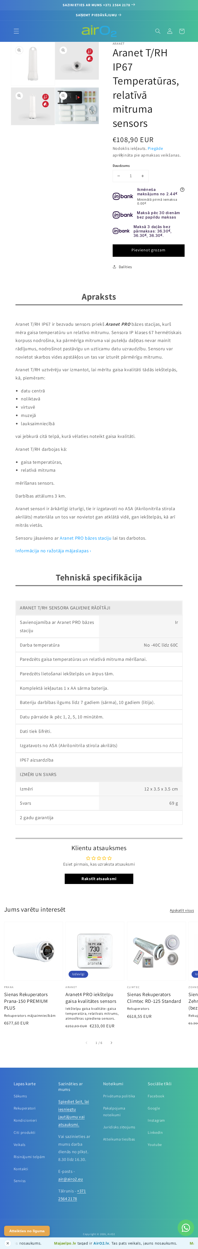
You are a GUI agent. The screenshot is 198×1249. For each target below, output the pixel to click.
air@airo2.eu (70, 1179)
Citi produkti (25, 1132)
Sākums (20, 1095)
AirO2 (111, 1234)
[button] (16, 31)
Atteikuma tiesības (119, 1139)
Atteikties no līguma (27, 1231)
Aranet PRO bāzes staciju (85, 538)
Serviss (20, 1180)
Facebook (156, 1095)
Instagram (156, 1120)
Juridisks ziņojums (119, 1126)
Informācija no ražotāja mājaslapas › (53, 551)
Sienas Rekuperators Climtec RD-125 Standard (154, 997)
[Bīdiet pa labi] (111, 1043)
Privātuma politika (119, 1095)
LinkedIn (155, 1132)
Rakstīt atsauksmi (99, 878)
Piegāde (155, 148)
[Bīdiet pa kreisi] (87, 1043)
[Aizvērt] (7, 1243)
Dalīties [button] (125, 266)
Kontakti (21, 1168)
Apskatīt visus (182, 910)
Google (154, 1108)
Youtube (155, 1144)
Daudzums (121, 165)
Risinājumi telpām (29, 1156)
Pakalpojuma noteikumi (114, 1111)
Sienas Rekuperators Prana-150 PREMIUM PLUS (26, 1001)
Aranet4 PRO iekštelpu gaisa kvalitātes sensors (90, 997)
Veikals (20, 1144)
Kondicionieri (25, 1120)
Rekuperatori (25, 1108)
